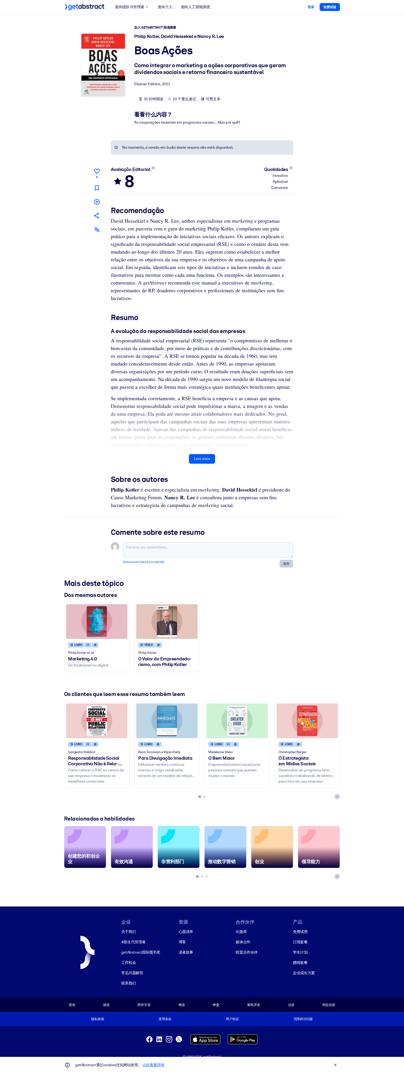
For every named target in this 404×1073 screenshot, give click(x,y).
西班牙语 (143, 1005)
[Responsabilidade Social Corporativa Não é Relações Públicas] (96, 720)
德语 (106, 1005)
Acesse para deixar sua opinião (143, 562)
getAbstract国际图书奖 (140, 952)
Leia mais (202, 458)
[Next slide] (337, 796)
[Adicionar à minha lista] (96, 202)
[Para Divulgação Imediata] (167, 720)
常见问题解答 (132, 973)
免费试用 (300, 931)
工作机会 (128, 962)
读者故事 (186, 952)
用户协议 (232, 1019)
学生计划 (300, 952)
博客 (182, 942)
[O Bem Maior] (237, 720)
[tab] (199, 796)
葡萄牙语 (253, 1005)
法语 (291, 1005)
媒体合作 (243, 942)
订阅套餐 (300, 942)
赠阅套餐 (300, 962)
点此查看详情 (153, 1065)
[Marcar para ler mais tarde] (96, 188)
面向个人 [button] (165, 7)
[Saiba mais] (153, 168)
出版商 (241, 931)
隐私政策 (97, 1019)
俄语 (181, 1005)
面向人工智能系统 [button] (195, 7)
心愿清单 (186, 931)
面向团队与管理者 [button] (129, 7)
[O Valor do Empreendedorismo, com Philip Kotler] (167, 621)
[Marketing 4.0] (96, 621)
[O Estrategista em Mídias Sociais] (307, 720)
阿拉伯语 (328, 1005)
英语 (72, 1005)
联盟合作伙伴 (247, 952)
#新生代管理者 (133, 942)
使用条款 (165, 1019)
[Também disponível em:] (96, 230)
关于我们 (128, 931)
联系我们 (128, 983)
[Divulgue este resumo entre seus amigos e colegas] (96, 216)
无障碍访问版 (303, 1019)
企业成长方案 (304, 973)
